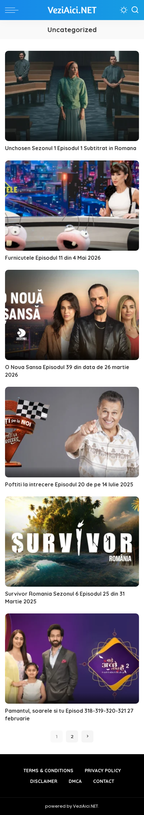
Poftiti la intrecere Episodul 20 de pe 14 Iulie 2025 (69, 484)
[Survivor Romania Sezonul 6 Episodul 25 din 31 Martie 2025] (72, 541)
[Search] (135, 10)
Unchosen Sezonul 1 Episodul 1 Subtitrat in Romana (70, 148)
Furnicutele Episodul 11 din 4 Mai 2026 (52, 257)
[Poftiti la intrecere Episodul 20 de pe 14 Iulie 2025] (72, 432)
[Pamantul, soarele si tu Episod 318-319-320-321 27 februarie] (72, 658)
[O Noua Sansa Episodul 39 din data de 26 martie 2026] (72, 315)
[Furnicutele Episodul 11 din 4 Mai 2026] (72, 205)
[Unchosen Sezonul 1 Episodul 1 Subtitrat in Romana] (72, 96)
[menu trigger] (13, 10)
